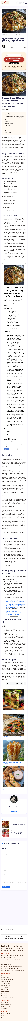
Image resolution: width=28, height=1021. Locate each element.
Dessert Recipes (5, 977)
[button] (19, 3)
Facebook (13, 449)
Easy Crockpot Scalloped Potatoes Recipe (11, 961)
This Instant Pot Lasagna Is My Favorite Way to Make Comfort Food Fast (16, 613)
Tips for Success (8, 127)
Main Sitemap (4, 1002)
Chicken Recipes (5, 991)
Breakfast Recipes (5, 985)
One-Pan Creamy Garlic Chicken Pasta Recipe (12, 955)
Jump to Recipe (14, 63)
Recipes (3, 975)
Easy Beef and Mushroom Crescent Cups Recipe (12, 970)
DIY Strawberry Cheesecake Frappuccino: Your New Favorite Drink (17, 834)
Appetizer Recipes (5, 989)
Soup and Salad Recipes (7, 997)
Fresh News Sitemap (6, 1004)
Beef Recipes (4, 995)
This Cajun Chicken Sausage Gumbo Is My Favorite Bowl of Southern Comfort (15, 605)
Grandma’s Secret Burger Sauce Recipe (10, 959)
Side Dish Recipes (5, 983)
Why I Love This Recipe (10, 119)
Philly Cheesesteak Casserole (12, 607)
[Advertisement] (14, 908)
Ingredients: (7, 121)
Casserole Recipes (5, 981)
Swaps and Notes (9, 123)
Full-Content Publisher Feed (7, 1013)
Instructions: (7, 125)
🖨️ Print (6, 449)
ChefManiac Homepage (6, 1017)
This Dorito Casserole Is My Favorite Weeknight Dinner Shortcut (14, 610)
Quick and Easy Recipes (7, 979)
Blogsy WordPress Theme (16, 938)
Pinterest (21, 449)
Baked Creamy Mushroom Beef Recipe (10, 968)
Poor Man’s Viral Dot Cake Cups (8, 957)
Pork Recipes (4, 993)
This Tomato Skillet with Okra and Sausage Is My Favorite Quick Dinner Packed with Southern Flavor (15, 602)
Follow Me (14, 811)
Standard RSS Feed (5, 1008)
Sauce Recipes (4, 987)
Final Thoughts (8, 132)
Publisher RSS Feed (5, 1006)
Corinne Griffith (10, 46)
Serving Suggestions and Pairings (12, 128)
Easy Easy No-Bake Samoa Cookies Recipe (11, 966)
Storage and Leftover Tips (10, 130)
